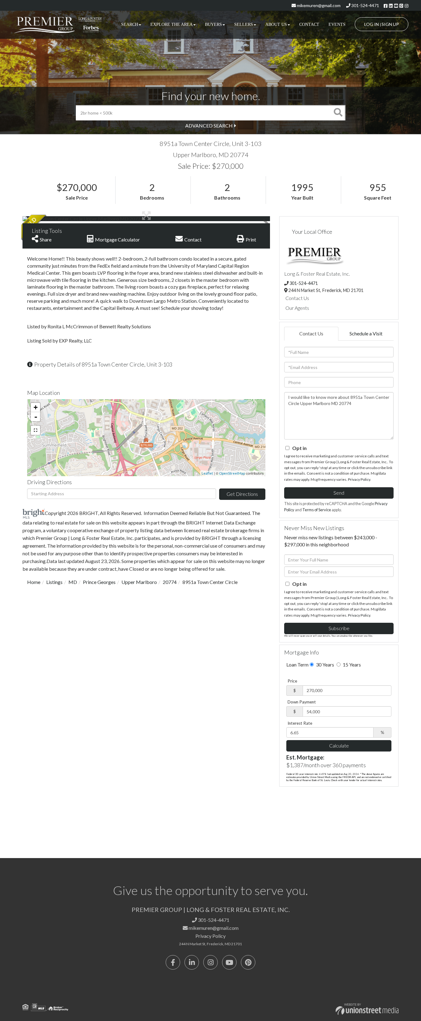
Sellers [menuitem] (243, 24)
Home (33, 582)
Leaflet (207, 473)
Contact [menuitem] (309, 24)
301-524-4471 (364, 5)
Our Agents (297, 308)
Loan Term (297, 664)
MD (72, 582)
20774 (170, 582)
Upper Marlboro (139, 582)
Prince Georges (99, 582)
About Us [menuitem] (276, 24)
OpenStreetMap (232, 473)
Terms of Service (316, 509)
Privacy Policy (359, 479)
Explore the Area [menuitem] (171, 24)
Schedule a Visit (365, 333)
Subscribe (339, 628)
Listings (54, 582)
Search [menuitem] (129, 24)
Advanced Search (209, 125)
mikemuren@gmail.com (318, 5)
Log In (371, 24)
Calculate (339, 745)
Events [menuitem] (337, 24)
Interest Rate (300, 723)
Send (338, 493)
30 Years (324, 664)
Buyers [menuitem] (213, 24)
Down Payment (302, 701)
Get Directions (242, 494)
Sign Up (390, 24)
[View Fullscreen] (35, 430)
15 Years (351, 664)
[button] (337, 112)
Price (292, 681)
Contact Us (297, 298)
